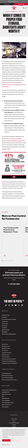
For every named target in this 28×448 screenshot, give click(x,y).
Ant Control (5, 350)
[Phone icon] (23, 7)
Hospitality (4, 327)
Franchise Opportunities (8, 402)
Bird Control (5, 344)
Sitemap (14, 424)
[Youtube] (15, 305)
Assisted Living (5, 315)
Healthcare (4, 325)
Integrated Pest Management (9, 361)
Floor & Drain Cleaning (7, 377)
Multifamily (4, 332)
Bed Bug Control (6, 346)
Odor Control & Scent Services (9, 379)
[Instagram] (9, 305)
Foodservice (5, 321)
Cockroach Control (6, 352)
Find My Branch (5, 398)
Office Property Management (9, 334)
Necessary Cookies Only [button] (16, 440)
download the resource (17, 140)
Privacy (14, 420)
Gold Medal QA (5, 392)
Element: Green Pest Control (9, 359)
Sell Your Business (6, 404)
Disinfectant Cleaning (7, 375)
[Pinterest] (19, 305)
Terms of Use (14, 418)
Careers (14, 426)
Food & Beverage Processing (9, 319)
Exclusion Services (6, 373)
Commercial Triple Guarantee (9, 390)
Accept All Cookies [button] (6, 440)
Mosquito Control (6, 348)
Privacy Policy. (5, 436)
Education (4, 317)
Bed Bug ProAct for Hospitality (9, 363)
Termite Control (6, 357)
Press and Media (6, 400)
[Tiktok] (6, 305)
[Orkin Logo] (14, 8)
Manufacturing (5, 329)
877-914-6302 (15, 284)
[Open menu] (25, 7)
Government (5, 323)
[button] (6, 445)
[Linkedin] (22, 305)
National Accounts (6, 394)
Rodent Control (5, 354)
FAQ (3, 396)
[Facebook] (12, 305)
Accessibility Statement (14, 422)
